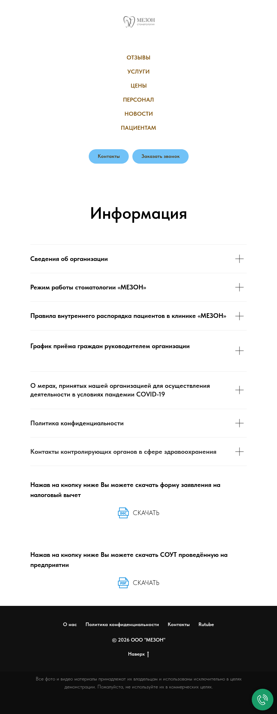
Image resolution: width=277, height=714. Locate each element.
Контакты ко (48, 451)
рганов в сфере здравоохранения (166, 451)
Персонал (138, 99)
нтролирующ (86, 451)
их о (111, 451)
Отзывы (138, 57)
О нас (70, 624)
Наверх (136, 654)
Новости (138, 113)
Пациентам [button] (138, 127)
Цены (139, 85)
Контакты (179, 624)
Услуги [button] (138, 71)
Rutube (206, 624)
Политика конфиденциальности (122, 624)
